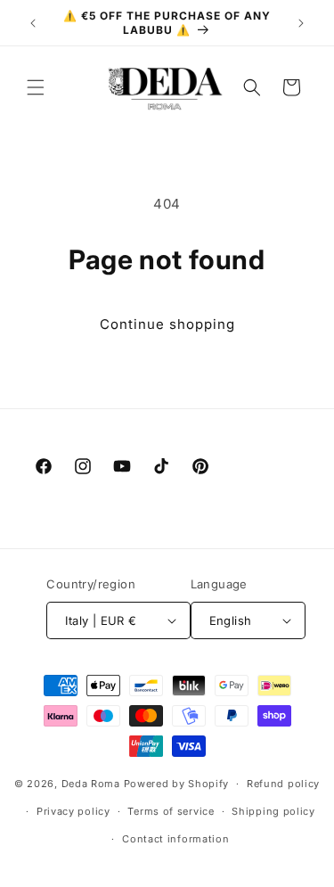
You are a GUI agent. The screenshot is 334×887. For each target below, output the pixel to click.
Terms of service (170, 811)
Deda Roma (90, 783)
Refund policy (283, 783)
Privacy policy (73, 811)
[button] (35, 87)
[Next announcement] (301, 23)
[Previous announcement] (33, 23)
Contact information (175, 839)
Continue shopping (167, 324)
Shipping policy (273, 811)
